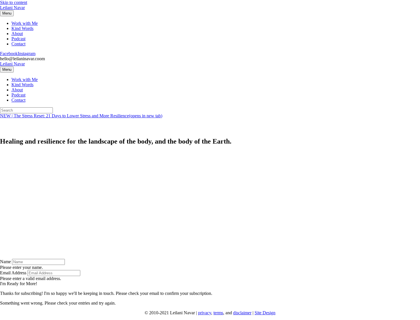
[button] (18, 283)
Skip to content (13, 2)
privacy (204, 312)
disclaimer (242, 312)
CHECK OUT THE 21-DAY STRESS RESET (54, 176)
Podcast (18, 38)
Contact (18, 43)
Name (5, 261)
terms (218, 312)
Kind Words (22, 28)
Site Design (265, 312)
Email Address (13, 272)
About (17, 33)
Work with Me (24, 23)
